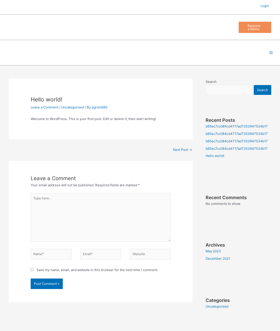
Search (211, 82)
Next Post (182, 150)
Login (265, 6)
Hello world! (215, 156)
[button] (255, 27)
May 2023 (213, 251)
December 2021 (218, 258)
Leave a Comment (44, 107)
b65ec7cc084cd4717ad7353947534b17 (237, 126)
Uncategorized (72, 107)
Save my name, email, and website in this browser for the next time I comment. (97, 270)
